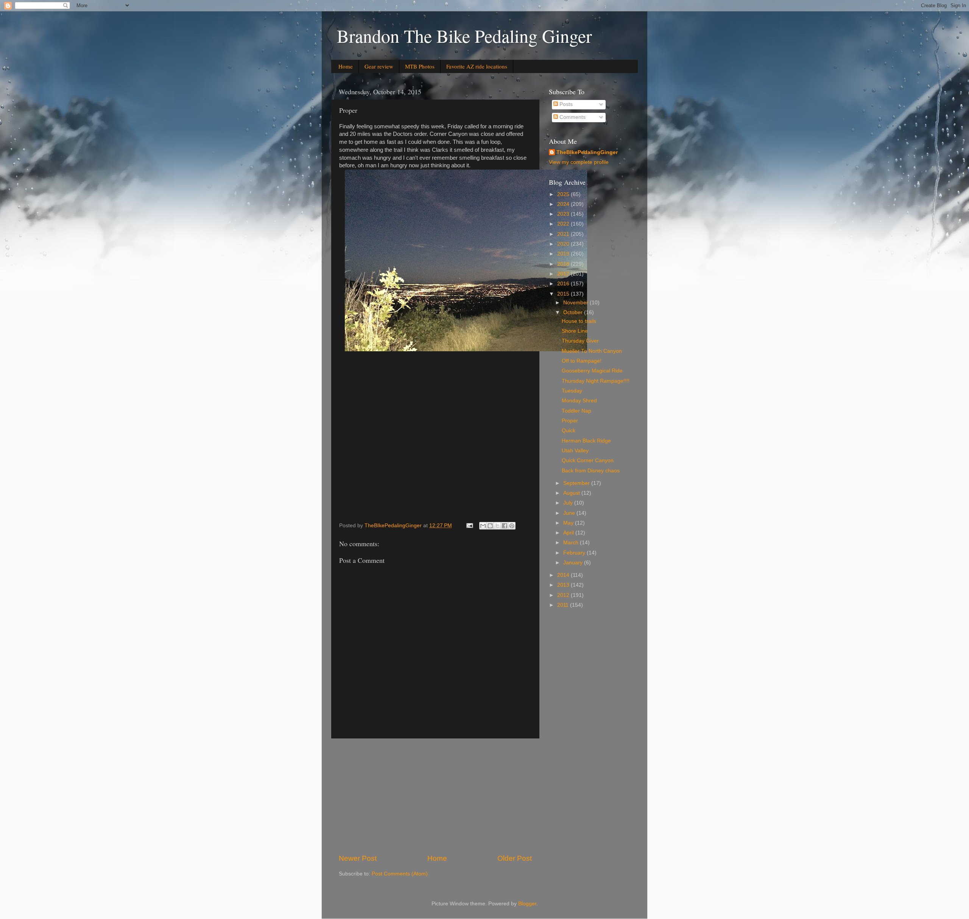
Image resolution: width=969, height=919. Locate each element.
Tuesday (572, 391)
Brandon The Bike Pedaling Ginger (464, 35)
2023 (564, 214)
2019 (564, 254)
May (569, 523)
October (573, 312)
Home (345, 66)
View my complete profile (579, 162)
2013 (564, 585)
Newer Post (358, 858)
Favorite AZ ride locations (476, 66)
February (575, 553)
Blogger (527, 904)
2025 (564, 194)
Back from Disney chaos (591, 471)
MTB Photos (420, 66)
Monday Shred (579, 400)
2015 (564, 294)
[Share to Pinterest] (512, 526)
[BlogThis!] (490, 526)
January (573, 562)
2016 (564, 284)
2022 (564, 224)
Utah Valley (575, 450)
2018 (564, 264)
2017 (564, 274)
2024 (564, 204)
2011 (563, 605)
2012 (564, 595)
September (577, 483)
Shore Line (575, 331)
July (568, 503)
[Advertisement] (435, 796)
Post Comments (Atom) (400, 874)
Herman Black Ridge (586, 441)
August (572, 493)
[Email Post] (469, 525)
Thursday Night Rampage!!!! (595, 381)
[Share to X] (497, 526)
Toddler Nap (576, 411)
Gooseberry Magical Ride (592, 371)
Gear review (379, 66)
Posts (565, 104)
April (569, 533)
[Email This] (483, 526)
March (571, 542)
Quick (568, 430)
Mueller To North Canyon (592, 351)
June (569, 513)
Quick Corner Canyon (588, 460)
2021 (564, 234)
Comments (572, 117)
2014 (564, 575)
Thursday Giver (580, 341)
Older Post (514, 858)
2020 (564, 244)
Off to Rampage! (581, 361)
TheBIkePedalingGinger (587, 152)
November (576, 302)
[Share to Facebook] (504, 526)
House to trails (579, 321)
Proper (570, 421)
